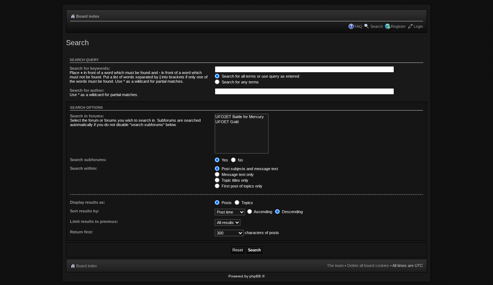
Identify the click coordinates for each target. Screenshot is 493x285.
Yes (224, 160)
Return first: (81, 232)
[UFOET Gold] (241, 122)
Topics (246, 202)
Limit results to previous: (94, 221)
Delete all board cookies (368, 265)
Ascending (262, 212)
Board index (87, 16)
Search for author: (87, 90)
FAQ (358, 26)
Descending (292, 212)
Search (376, 26)
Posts (226, 202)
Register (398, 26)
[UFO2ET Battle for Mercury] (241, 117)
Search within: (83, 168)
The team (335, 265)
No (240, 160)
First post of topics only (241, 186)
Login (418, 26)
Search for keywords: (90, 68)
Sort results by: (84, 211)
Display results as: (87, 202)
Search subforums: (88, 159)
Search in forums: (87, 116)
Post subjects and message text (249, 169)
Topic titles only (234, 180)
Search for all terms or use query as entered (260, 76)
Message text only (237, 174)
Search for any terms (240, 82)
